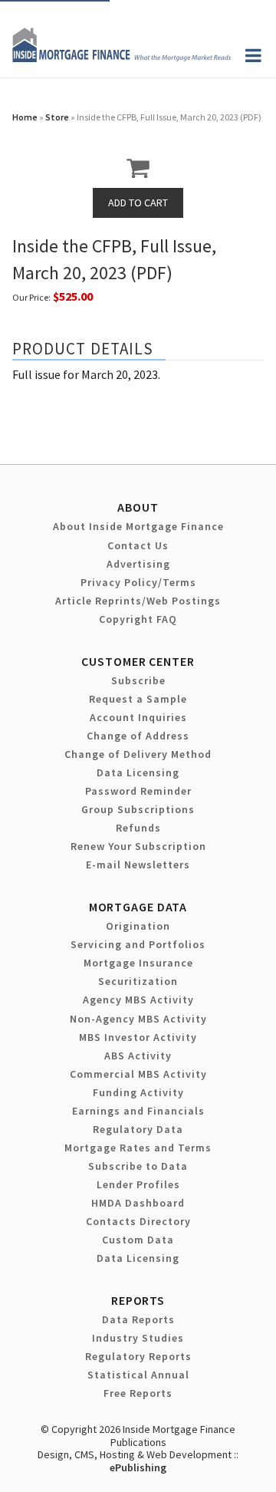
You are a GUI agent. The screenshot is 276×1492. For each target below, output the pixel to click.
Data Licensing (138, 772)
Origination (138, 926)
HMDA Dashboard (138, 1203)
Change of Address (138, 736)
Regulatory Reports (138, 1356)
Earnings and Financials (138, 1111)
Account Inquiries (138, 717)
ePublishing (138, 1467)
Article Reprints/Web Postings (138, 601)
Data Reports (138, 1319)
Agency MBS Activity (138, 999)
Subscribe (138, 680)
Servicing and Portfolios (138, 944)
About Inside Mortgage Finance (138, 526)
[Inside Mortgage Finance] (121, 57)
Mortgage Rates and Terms (138, 1147)
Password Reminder (138, 791)
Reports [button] (138, 1300)
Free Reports (138, 1393)
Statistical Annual (138, 1375)
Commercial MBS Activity (138, 1074)
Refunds (138, 828)
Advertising (138, 564)
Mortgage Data (138, 906)
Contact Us (138, 545)
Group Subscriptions (138, 809)
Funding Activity (138, 1092)
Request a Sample (138, 699)
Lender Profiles (138, 1184)
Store (57, 117)
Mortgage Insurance (138, 963)
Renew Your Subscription (138, 846)
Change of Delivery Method (138, 754)
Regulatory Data (138, 1129)
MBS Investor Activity (138, 1037)
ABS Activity (138, 1055)
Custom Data (138, 1240)
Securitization (138, 981)
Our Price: (31, 297)
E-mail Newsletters (138, 864)
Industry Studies (138, 1338)
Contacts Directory (138, 1221)
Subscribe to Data (138, 1166)
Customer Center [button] (137, 661)
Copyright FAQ (138, 619)
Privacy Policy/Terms (138, 582)
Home (25, 117)
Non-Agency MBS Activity (138, 1019)
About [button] (137, 507)
